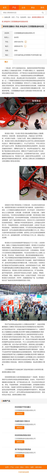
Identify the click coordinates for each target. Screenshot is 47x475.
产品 (14, 7)
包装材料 (23, 17)
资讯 (42, 7)
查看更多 (20, 413)
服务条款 (38, 467)
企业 (23, 7)
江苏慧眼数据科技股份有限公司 (25, 410)
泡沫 (29, 17)
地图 (32, 467)
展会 (33, 7)
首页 (5, 7)
